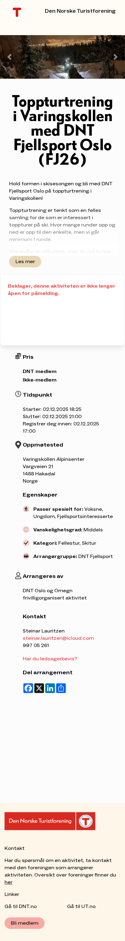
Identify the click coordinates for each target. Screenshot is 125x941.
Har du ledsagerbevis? (50, 659)
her (8, 882)
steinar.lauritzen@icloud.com (58, 638)
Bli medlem (24, 923)
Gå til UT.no (81, 906)
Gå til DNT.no (21, 906)
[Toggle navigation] (17, 27)
